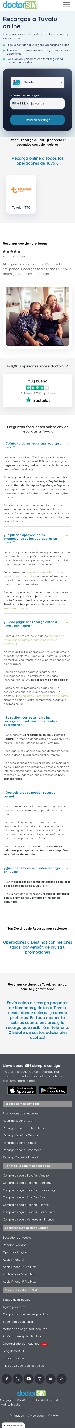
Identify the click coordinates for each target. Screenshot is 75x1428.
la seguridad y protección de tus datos (43, 696)
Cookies (53, 1415)
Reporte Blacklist (14, 1245)
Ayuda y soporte (14, 1307)
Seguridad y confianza (18, 1321)
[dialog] (13, 1425)
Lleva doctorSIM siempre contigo (31, 1065)
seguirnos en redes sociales (46, 572)
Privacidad (17, 1415)
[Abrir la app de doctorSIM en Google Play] (53, 1090)
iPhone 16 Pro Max (19, 1274)
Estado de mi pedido (17, 1299)
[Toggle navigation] (66, 5)
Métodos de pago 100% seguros (25, 1329)
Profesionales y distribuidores (23, 1336)
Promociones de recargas (20, 1113)
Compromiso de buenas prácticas (26, 1314)
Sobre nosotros (13, 1358)
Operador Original (15, 1252)
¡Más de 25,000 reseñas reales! (23, 1365)
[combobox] (20, 103)
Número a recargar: (25, 95)
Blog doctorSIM (13, 1351)
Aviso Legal (36, 1415)
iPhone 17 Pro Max (19, 1267)
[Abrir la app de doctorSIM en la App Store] (22, 1090)
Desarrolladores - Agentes (24, 1343)
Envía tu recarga (37, 120)
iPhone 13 (13, 1259)
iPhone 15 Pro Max (19, 1281)
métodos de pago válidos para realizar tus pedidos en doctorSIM (34, 640)
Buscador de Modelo (17, 1237)
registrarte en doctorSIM (19, 576)
